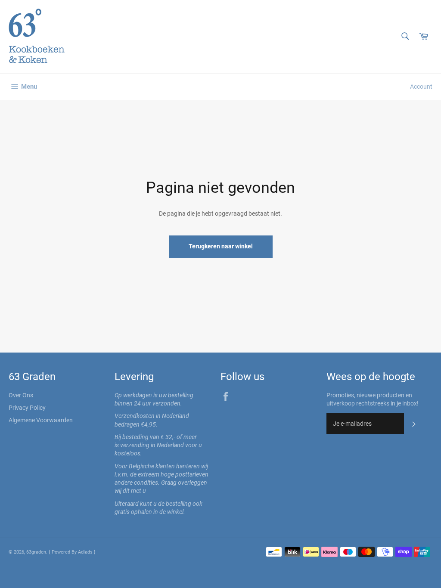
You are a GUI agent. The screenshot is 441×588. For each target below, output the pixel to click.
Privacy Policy (27, 407)
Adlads (86, 552)
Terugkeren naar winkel (221, 246)
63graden (36, 552)
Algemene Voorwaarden (41, 420)
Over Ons (21, 395)
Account (421, 86)
